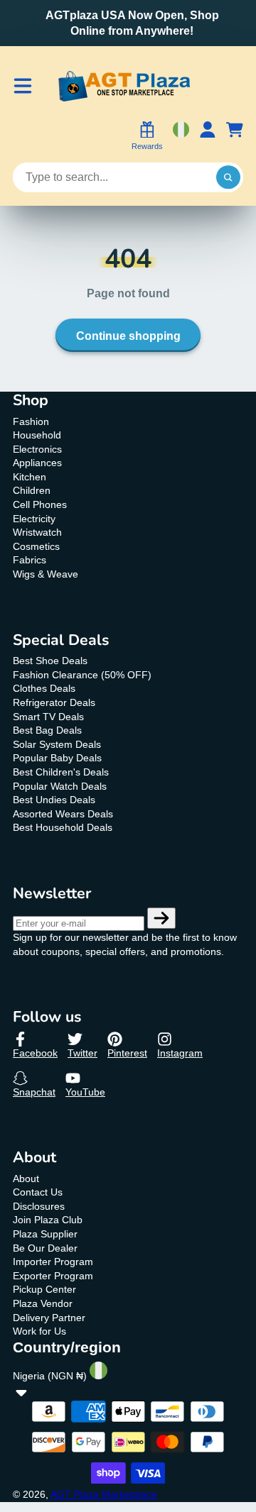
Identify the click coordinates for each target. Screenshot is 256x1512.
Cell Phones (40, 504)
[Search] (228, 177)
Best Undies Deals (54, 799)
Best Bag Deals (47, 730)
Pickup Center (44, 1289)
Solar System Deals (57, 744)
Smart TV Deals (48, 716)
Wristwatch (37, 532)
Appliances (37, 462)
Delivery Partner (49, 1317)
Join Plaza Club (47, 1219)
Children (31, 490)
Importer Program (53, 1261)
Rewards (147, 146)
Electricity (34, 518)
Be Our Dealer (45, 1248)
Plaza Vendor (43, 1303)
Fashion (31, 421)
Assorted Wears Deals (63, 814)
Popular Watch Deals (60, 786)
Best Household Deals (62, 827)
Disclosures (39, 1206)
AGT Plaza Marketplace (103, 1494)
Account (207, 137)
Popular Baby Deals (57, 757)
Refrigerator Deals (54, 702)
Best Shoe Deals (50, 660)
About (26, 1178)
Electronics (37, 449)
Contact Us (38, 1192)
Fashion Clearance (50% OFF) (82, 674)
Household (37, 435)
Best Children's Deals (61, 772)
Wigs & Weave (45, 574)
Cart (234, 137)
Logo (124, 86)
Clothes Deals (44, 688)
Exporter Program (53, 1275)
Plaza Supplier (45, 1234)
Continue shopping (128, 335)
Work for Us (39, 1331)
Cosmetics (36, 546)
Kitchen (29, 476)
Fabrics (29, 559)
